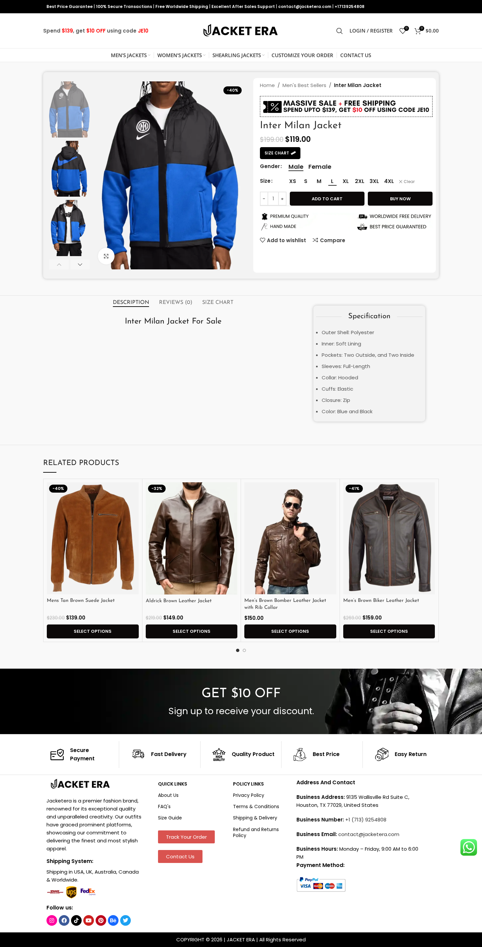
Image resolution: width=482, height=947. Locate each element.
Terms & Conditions (256, 806)
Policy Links (248, 784)
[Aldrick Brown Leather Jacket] (192, 538)
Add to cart (327, 199)
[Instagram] (51, 920)
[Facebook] (64, 920)
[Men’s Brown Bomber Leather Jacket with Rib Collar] (290, 538)
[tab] (131, 303)
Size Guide (170, 817)
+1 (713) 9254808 (365, 819)
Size (265, 180)
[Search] (339, 31)
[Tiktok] (76, 920)
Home (267, 85)
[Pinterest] (101, 920)
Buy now (400, 199)
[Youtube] (88, 920)
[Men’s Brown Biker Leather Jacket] (389, 538)
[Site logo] (241, 30)
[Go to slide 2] (244, 650)
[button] (59, 264)
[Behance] (113, 920)
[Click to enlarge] (106, 256)
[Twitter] (125, 920)
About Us (168, 795)
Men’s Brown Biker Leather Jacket (381, 600)
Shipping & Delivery (255, 817)
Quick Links (172, 784)
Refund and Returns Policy (256, 832)
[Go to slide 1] (237, 650)
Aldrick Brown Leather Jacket (178, 601)
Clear (409, 181)
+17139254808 (349, 6)
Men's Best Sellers (304, 85)
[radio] (295, 166)
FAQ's (164, 806)
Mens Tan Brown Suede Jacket (81, 600)
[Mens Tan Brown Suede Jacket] (93, 538)
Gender (270, 166)
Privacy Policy (248, 795)
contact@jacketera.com (304, 6)
